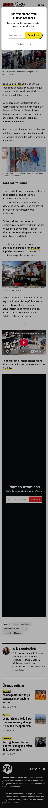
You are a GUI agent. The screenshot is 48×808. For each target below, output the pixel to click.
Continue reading (24, 44)
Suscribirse (33, 35)
